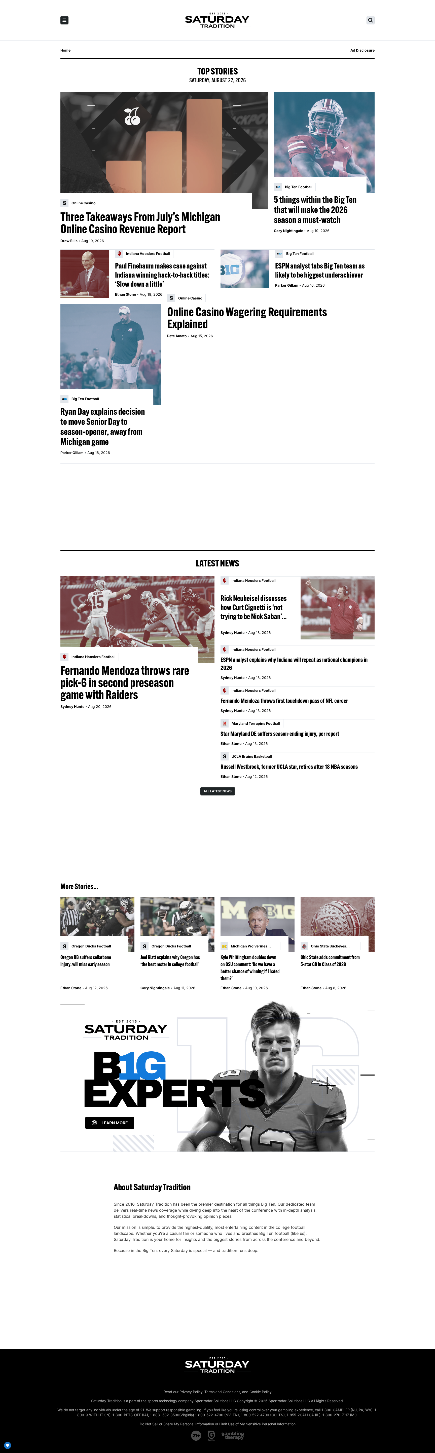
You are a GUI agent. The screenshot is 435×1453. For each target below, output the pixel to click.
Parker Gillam (286, 285)
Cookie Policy (260, 1392)
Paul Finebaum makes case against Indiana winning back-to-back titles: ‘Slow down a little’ (162, 274)
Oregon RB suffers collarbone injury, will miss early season (85, 960)
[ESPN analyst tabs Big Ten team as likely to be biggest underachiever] (245, 274)
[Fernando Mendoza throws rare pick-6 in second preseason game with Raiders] (137, 619)
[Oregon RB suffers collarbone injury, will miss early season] (97, 924)
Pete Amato (177, 336)
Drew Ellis (69, 241)
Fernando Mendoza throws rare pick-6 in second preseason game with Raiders (124, 682)
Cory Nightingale (288, 230)
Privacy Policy (190, 1392)
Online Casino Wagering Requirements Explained (247, 318)
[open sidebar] (64, 20)
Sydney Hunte (72, 706)
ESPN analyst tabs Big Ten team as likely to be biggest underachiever (320, 270)
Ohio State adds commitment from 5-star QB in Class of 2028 (330, 960)
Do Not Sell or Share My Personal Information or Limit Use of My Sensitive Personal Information (218, 1424)
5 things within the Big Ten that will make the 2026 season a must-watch (315, 210)
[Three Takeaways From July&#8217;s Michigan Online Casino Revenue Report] (164, 150)
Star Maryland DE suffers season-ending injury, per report (280, 733)
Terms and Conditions (222, 1392)
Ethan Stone (125, 294)
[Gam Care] (211, 1436)
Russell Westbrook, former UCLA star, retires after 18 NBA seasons (289, 766)
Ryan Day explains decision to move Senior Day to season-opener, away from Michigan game (102, 426)
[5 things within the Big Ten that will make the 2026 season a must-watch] (324, 142)
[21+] (196, 1436)
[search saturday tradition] (371, 20)
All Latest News (218, 791)
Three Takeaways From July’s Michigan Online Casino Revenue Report (140, 223)
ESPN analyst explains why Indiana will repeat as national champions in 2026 (294, 663)
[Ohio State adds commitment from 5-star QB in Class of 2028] (338, 924)
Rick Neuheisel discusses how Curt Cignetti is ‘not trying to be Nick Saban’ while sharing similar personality (254, 607)
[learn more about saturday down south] (217, 1075)
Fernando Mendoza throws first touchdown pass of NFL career (284, 700)
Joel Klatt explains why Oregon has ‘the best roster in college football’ (170, 960)
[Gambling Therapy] (233, 1435)
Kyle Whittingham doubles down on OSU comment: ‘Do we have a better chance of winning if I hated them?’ (250, 967)
